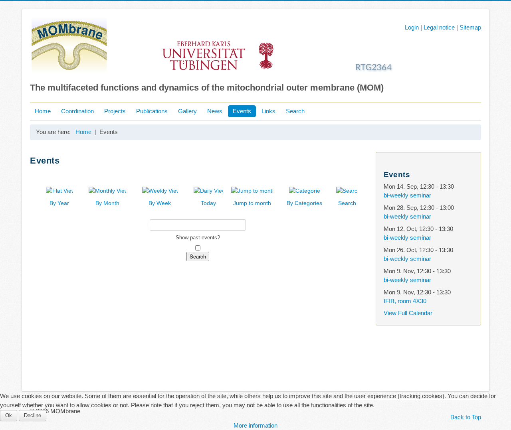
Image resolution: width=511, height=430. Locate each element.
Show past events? (198, 238)
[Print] (359, 173)
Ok (8, 415)
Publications (152, 111)
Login (412, 27)
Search (295, 111)
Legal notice (439, 27)
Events (242, 111)
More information (255, 425)
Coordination (77, 111)
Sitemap (470, 27)
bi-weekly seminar (407, 195)
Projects (115, 111)
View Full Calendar (408, 313)
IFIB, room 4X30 (405, 301)
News (214, 111)
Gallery (187, 111)
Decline (32, 415)
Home (43, 111)
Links (268, 111)
